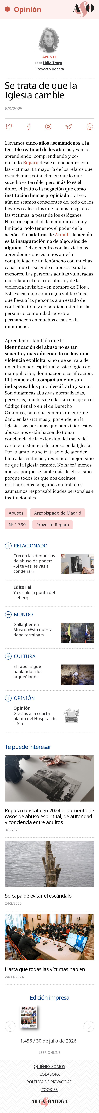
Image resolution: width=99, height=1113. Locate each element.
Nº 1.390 (17, 524)
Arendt (62, 234)
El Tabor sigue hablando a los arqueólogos (27, 671)
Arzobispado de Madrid (57, 513)
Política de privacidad (49, 1081)
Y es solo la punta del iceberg (34, 594)
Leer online (49, 1052)
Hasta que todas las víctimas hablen (45, 969)
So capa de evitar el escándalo (38, 895)
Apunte (49, 56)
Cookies (49, 1089)
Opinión (27, 9)
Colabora (49, 1074)
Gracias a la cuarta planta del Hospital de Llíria (35, 718)
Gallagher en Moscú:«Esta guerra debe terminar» (32, 629)
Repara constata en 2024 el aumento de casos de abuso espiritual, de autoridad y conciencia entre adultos (49, 816)
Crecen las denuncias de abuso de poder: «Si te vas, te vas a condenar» (34, 563)
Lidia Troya (52, 62)
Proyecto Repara (52, 524)
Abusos (16, 513)
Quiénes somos (49, 1066)
